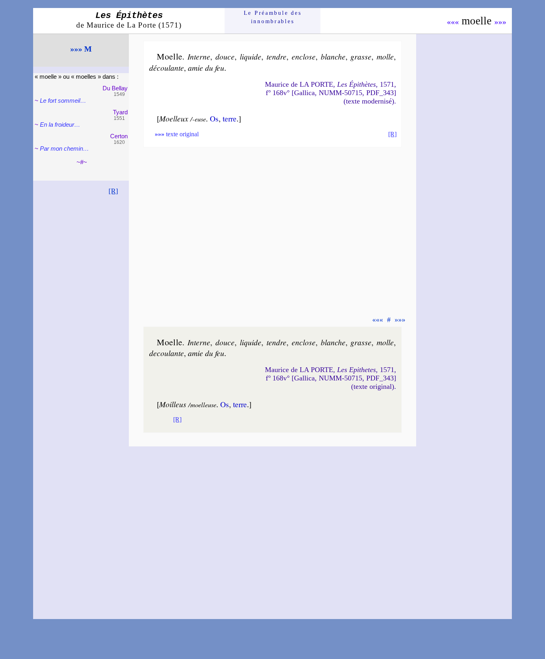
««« (453, 21)
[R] (113, 191)
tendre (276, 56)
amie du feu (206, 67)
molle (385, 56)
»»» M (81, 48)
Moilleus (172, 404)
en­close (304, 56)
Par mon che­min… (64, 148)
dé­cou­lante (166, 67)
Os (214, 118)
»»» (500, 21)
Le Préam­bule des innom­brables (273, 17)
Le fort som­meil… (63, 100)
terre (230, 118)
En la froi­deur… (60, 124)
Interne (199, 56)
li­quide (250, 56)
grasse (360, 56)
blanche (333, 56)
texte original (177, 134)
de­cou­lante (166, 353)
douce (225, 56)
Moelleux (173, 118)
